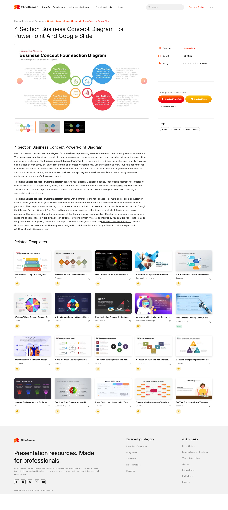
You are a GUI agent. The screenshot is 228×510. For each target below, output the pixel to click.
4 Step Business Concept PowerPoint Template (193, 274)
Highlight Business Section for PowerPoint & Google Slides (32, 402)
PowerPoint (173, 99)
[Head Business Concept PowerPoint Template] (113, 260)
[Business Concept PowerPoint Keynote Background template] (153, 260)
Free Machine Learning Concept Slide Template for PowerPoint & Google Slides (193, 317)
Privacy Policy (188, 470)
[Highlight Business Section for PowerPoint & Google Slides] (32, 388)
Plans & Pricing (188, 446)
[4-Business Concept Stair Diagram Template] (32, 260)
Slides (200, 99)
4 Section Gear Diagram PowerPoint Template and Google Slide (112, 359)
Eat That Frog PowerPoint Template (192, 402)
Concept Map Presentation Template (152, 402)
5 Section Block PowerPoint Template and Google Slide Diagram (153, 359)
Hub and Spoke (192, 129)
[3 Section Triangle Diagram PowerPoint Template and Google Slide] (194, 346)
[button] (48, 81)
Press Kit (186, 482)
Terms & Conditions (191, 458)
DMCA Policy (188, 476)
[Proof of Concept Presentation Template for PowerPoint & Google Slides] (113, 388)
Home (17, 21)
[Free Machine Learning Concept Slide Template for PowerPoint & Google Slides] (194, 304)
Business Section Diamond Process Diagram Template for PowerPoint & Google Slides (72, 274)
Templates (26, 21)
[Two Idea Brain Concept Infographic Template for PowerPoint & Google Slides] (73, 388)
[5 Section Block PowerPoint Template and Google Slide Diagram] (153, 346)
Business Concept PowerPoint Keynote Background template (153, 274)
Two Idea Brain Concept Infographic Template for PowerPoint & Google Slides (72, 402)
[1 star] (188, 63)
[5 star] (198, 63)
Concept (177, 129)
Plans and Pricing (196, 7)
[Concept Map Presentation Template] (153, 388)
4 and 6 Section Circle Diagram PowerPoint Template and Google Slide (72, 359)
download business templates (116, 221)
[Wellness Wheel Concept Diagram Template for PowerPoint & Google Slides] (32, 303)
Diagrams (130, 471)
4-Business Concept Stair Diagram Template (32, 274)
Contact (185, 464)
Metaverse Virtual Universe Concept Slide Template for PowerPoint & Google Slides (153, 317)
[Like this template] (49, 279)
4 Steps (165, 129)
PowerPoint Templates (52, 7)
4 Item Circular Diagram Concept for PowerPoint (72, 317)
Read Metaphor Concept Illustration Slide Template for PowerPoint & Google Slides (112, 317)
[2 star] (191, 63)
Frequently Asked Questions (195, 452)
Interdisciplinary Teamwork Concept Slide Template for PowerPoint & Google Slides (32, 359)
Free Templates (133, 465)
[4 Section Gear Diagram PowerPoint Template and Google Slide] (113, 346)
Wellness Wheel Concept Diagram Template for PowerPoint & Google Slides (32, 317)
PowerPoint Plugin (104, 7)
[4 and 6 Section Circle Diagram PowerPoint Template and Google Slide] (73, 346)
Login (211, 7)
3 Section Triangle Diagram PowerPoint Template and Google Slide (193, 359)
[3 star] (193, 63)
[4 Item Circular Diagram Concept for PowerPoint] (73, 303)
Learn (121, 7)
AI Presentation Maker (79, 7)
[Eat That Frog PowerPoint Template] (194, 388)
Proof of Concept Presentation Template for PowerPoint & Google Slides (112, 402)
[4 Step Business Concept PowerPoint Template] (194, 260)
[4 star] (195, 63)
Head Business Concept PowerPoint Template (112, 274)
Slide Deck (131, 458)
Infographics (39, 21)
